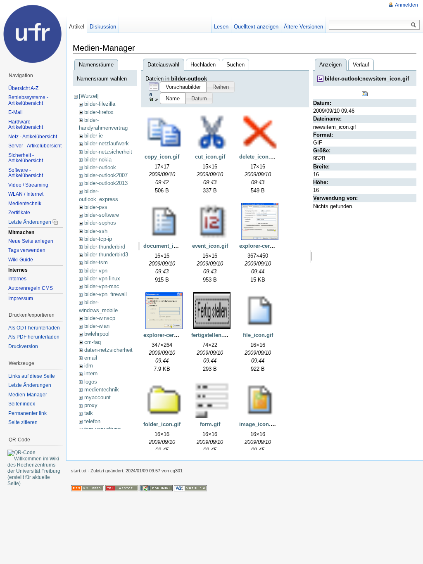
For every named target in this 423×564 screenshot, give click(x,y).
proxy (90, 405)
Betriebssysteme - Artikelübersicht (28, 100)
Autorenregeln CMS (30, 288)
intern (90, 373)
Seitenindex (21, 404)
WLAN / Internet (25, 194)
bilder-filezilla (99, 104)
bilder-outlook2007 (106, 175)
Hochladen (203, 65)
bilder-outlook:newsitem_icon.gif (367, 79)
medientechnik (101, 389)
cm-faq (92, 342)
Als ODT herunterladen (34, 328)
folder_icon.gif (162, 424)
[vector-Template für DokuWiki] (121, 488)
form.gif (210, 424)
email (90, 358)
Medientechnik (24, 203)
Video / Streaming (28, 185)
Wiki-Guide (20, 260)
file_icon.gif (258, 335)
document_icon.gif (167, 246)
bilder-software (101, 215)
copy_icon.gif (162, 157)
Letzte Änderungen (29, 222)
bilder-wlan (96, 326)
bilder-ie (93, 136)
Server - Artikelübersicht (35, 146)
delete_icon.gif (258, 157)
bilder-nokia (98, 159)
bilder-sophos (100, 223)
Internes (17, 279)
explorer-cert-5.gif (261, 246)
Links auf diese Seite (31, 376)
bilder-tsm (96, 262)
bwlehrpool (96, 334)
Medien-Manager (27, 395)
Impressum (20, 298)
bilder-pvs (95, 207)
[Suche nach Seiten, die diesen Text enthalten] (413, 25)
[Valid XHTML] (190, 488)
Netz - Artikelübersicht (32, 137)
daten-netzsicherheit (108, 350)
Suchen (235, 65)
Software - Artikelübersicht (25, 173)
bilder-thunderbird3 (106, 254)
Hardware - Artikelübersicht (25, 124)
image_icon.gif (258, 424)
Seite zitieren (23, 422)
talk (88, 413)
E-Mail (15, 112)
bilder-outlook (100, 167)
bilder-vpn (95, 271)
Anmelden (406, 5)
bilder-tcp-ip (98, 239)
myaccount (97, 397)
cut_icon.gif (210, 157)
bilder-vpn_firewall (105, 294)
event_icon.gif (210, 246)
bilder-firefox (99, 112)
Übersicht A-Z (23, 88)
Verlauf (361, 65)
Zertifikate (19, 213)
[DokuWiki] (156, 488)
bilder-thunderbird (104, 247)
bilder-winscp (99, 318)
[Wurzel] (89, 96)
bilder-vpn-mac (101, 286)
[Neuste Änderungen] (87, 488)
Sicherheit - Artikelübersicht (25, 158)
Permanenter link (27, 413)
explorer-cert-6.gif (165, 335)
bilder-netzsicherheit (108, 152)
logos (90, 382)
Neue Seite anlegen (30, 241)
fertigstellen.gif (210, 335)
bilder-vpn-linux (102, 278)
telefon (92, 421)
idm (88, 366)
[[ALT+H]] (33, 33)
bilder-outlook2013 (106, 183)
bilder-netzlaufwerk (106, 143)
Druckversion (23, 346)
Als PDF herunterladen (33, 337)
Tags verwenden (26, 250)
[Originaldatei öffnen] (364, 93)
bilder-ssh (95, 231)
